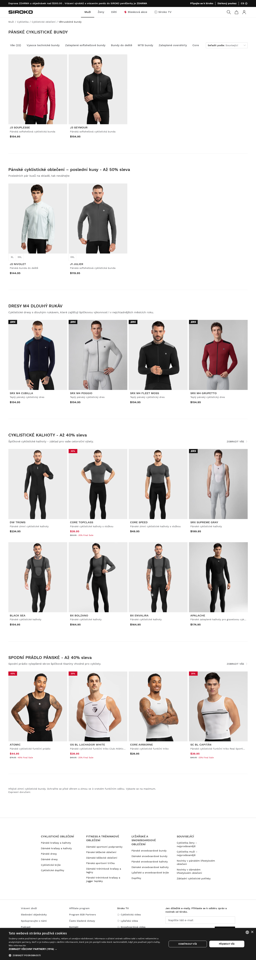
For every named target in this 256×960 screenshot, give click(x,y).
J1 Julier (76, 264)
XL (12, 257)
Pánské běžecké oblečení (101, 852)
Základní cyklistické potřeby (194, 878)
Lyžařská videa (129, 920)
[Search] (228, 12)
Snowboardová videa (133, 927)
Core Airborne (141, 744)
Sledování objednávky (34, 914)
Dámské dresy (49, 859)
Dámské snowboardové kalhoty (150, 867)
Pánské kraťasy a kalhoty (56, 842)
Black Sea (17, 615)
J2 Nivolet (18, 264)
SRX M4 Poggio (81, 393)
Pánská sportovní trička (100, 863)
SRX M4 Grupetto (203, 393)
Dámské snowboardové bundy (149, 856)
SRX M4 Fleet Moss (144, 393)
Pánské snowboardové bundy (148, 850)
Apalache (197, 615)
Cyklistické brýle (51, 864)
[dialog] (128, 944)
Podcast (25, 927)
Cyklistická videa (131, 914)
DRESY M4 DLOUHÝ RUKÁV (35, 306)
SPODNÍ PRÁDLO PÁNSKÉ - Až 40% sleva (50, 657)
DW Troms (17, 522)
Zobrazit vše (235, 441)
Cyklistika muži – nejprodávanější (187, 853)
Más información (17, 945)
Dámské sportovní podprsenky (104, 846)
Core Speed (139, 522)
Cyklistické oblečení (57, 836)
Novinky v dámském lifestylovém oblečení (189, 871)
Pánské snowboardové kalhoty (149, 861)
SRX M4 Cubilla (21, 393)
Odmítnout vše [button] (187, 943)
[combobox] (247, 932)
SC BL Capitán (200, 744)
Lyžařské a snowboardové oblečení (143, 840)
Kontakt (73, 927)
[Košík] (236, 12)
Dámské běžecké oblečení (101, 857)
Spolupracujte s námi (34, 920)
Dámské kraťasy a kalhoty (56, 848)
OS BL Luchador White (87, 744)
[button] (86, 949)
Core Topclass (81, 522)
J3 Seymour (79, 127)
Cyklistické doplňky (52, 870)
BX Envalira (139, 615)
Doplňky (136, 878)
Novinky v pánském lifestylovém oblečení (196, 862)
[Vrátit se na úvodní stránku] (20, 12)
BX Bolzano (79, 615)
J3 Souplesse (20, 127)
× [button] (252, 932)
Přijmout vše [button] (227, 943)
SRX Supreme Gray (204, 522)
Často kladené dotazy (82, 920)
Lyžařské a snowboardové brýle (150, 872)
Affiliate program (79, 908)
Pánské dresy (49, 853)
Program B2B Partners (82, 914)
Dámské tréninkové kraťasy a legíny (103, 870)
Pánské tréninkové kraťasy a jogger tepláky (103, 879)
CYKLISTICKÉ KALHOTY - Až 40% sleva (47, 435)
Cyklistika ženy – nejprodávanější (187, 844)
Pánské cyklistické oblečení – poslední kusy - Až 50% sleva (69, 169)
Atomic (15, 744)
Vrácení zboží (29, 908)
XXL (20, 257)
